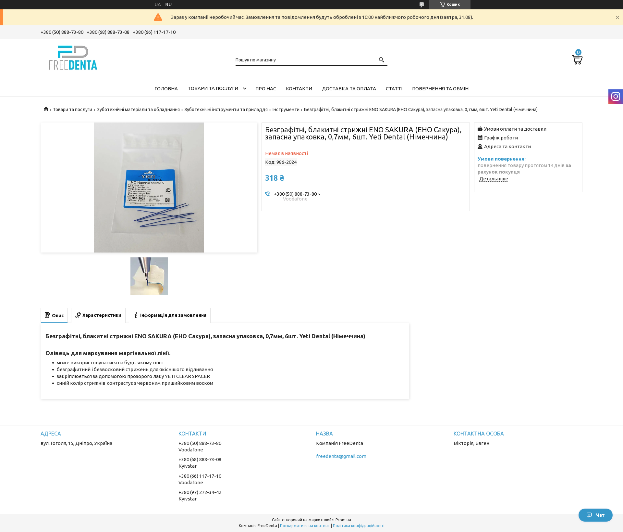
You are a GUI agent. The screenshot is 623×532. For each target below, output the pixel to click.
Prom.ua (343, 520)
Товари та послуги (213, 88)
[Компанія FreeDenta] (73, 56)
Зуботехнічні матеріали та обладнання (138, 109)
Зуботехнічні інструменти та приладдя (226, 109)
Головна (166, 88)
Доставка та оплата (349, 88)
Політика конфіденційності (359, 526)
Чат (600, 515)
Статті (394, 88)
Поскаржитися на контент (305, 526)
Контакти (299, 88)
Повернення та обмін (440, 88)
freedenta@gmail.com (341, 456)
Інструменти (286, 109)
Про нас (265, 88)
